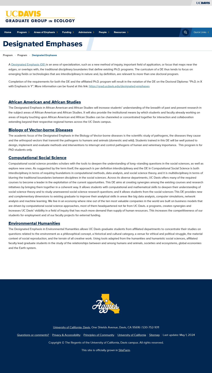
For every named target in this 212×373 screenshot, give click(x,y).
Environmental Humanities (34, 223)
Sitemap (154, 335)
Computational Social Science (37, 158)
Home (7, 32)
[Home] (40, 16)
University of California (131, 335)
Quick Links (200, 32)
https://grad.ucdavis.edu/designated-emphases (119, 86)
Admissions (85, 32)
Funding (66, 32)
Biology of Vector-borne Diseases (41, 130)
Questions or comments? (33, 335)
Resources (120, 32)
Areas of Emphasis (44, 32)
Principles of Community (98, 335)
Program (22, 32)
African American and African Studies (45, 102)
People (103, 32)
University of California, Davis (71, 327)
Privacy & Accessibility (66, 335)
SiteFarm (124, 350)
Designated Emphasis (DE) (28, 64)
